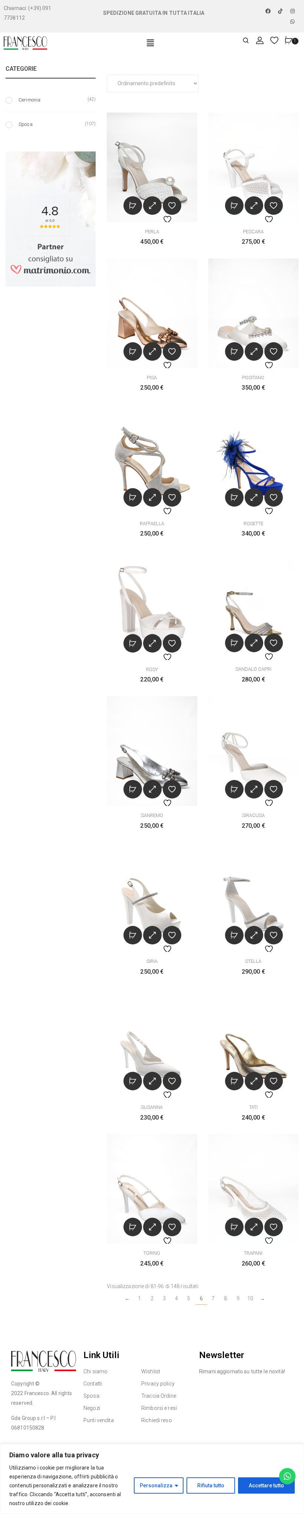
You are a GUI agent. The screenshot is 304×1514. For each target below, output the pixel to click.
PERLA (152, 231)
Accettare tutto (266, 1485)
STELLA (253, 961)
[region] (152, 1479)
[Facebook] (268, 11)
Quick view (152, 205)
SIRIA (152, 961)
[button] (150, 43)
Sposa (26, 124)
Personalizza (156, 1485)
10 (250, 1298)
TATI (253, 1107)
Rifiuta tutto (210, 1485)
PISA (152, 377)
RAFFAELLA (152, 523)
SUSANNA (152, 1107)
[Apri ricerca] (246, 41)
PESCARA (253, 231)
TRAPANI (253, 1253)
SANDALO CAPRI (253, 669)
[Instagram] (293, 11)
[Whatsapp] (293, 21)
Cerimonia (29, 100)
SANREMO (152, 815)
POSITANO (253, 377)
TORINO (151, 1253)
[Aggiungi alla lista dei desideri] (172, 205)
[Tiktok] (280, 11)
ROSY (152, 669)
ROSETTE (253, 523)
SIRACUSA (253, 815)
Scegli (132, 205)
